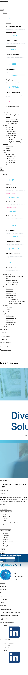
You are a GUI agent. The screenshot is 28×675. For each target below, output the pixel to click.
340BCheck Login (10, 162)
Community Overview (11, 131)
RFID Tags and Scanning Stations (17, 139)
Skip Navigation (4, 1)
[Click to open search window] (1, 168)
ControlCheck (6, 535)
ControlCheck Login (11, 156)
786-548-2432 (4, 339)
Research (5, 524)
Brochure (5, 514)
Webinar (5, 527)
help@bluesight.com (6, 350)
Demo (4, 520)
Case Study (5, 518)
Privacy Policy (6, 645)
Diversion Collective (11, 133)
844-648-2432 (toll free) (7, 342)
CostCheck (5, 537)
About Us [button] (5, 144)
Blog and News (9, 129)
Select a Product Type (5, 530)
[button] (1, 434)
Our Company (9, 146)
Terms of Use (6, 647)
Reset (2, 551)
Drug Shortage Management (13, 80)
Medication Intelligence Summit (10, 522)
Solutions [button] (5, 13)
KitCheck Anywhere (8, 541)
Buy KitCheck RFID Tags (15, 142)
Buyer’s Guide (6, 516)
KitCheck (5, 539)
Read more (2, 504)
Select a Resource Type (6, 511)
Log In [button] (4, 152)
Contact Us (5, 164)
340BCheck (6, 533)
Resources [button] (5, 125)
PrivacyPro (5, 543)
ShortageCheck (6, 545)
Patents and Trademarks (8, 643)
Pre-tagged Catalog (13, 137)
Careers (8, 148)
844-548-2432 (11, 612)
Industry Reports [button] (7, 112)
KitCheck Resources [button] (11, 135)
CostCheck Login (10, 158)
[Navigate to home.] (14, 7)
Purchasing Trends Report (12, 119)
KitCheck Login (10, 154)
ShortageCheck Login (11, 160)
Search (3, 549)
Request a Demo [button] (7, 150)
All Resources (9, 127)
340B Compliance (10, 69)
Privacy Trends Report (11, 123)
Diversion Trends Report (12, 121)
